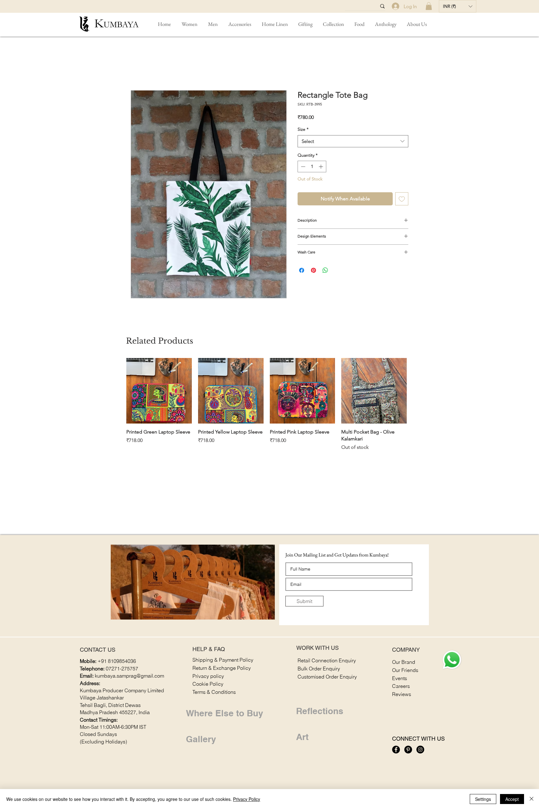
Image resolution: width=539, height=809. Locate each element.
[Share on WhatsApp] (325, 270)
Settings (483, 799)
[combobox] (353, 141)
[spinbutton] (312, 166)
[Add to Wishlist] (401, 198)
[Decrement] (302, 166)
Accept (512, 799)
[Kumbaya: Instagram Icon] (420, 749)
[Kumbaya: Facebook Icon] (396, 749)
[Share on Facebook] (301, 270)
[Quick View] (159, 391)
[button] (457, 6)
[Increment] (321, 166)
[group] (267, 405)
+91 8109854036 (117, 661)
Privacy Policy (246, 799)
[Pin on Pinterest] (313, 270)
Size (303, 129)
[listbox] (457, 6)
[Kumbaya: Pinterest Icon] (408, 749)
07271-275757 (122, 669)
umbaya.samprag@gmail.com (130, 676)
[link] (428, 6)
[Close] (531, 799)
